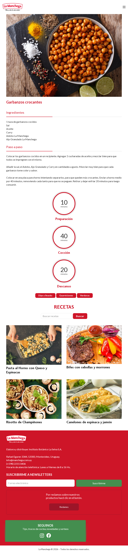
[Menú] (124, 7)
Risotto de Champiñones (24, 422)
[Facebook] (48, 535)
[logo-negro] (12, 7)
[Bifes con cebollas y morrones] (94, 326)
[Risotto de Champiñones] (34, 380)
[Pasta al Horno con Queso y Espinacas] (34, 326)
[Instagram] (42, 535)
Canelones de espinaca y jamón (89, 422)
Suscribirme (99, 483)
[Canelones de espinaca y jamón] (94, 380)
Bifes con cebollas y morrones (88, 367)
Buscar (80, 316)
